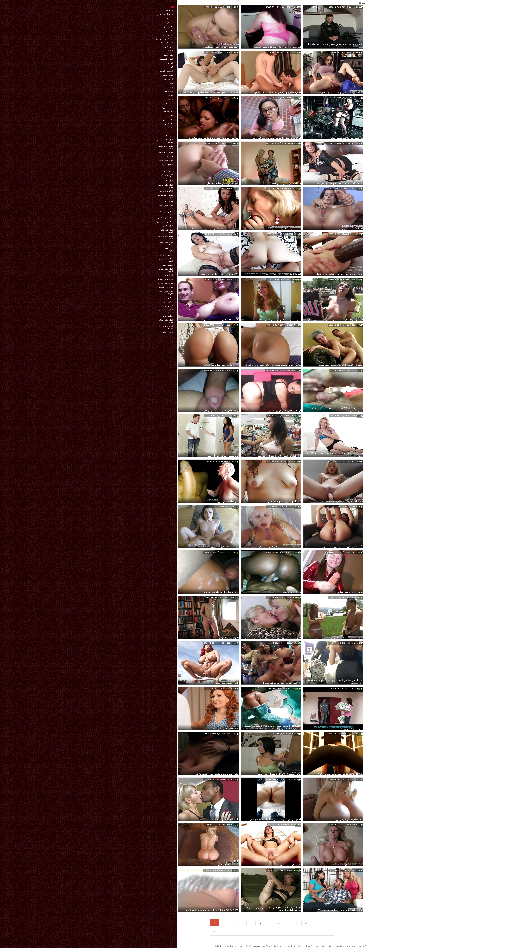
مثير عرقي (169, 103)
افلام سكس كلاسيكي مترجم (165, 141)
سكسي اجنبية (167, 265)
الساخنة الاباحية (167, 43)
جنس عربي (168, 156)
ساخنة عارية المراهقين (164, 39)
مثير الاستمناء (168, 55)
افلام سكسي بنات (166, 226)
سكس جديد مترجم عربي (166, 147)
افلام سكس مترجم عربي (166, 206)
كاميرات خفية (168, 111)
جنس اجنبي (168, 170)
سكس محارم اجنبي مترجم (165, 212)
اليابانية (170, 63)
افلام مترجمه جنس (166, 191)
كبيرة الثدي (168, 47)
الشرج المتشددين (166, 59)
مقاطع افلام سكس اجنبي (166, 260)
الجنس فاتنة (168, 79)
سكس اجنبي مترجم (165, 283)
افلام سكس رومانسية (165, 279)
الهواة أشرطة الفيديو (165, 14)
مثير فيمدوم (168, 124)
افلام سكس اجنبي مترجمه (166, 311)
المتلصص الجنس (166, 71)
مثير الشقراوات (167, 107)
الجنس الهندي (167, 306)
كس (171, 67)
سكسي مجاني (167, 201)
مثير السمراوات (167, 119)
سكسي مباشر (167, 316)
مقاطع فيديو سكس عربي (165, 165)
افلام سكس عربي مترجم (166, 186)
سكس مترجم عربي (165, 218)
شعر (171, 132)
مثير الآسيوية (168, 26)
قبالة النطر (169, 51)
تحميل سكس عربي (165, 255)
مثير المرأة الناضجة (165, 31)
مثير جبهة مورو (167, 35)
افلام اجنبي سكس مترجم (166, 327)
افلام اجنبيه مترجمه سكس (165, 176)
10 (306, 923)
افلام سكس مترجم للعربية (166, 270)
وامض (170, 95)
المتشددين (169, 99)
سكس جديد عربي (166, 152)
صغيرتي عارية (167, 22)
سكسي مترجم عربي (165, 222)
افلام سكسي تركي (166, 275)
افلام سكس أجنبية (166, 181)
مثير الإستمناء (168, 128)
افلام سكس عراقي (166, 160)
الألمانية (170, 115)
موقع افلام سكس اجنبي (166, 231)
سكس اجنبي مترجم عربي (165, 196)
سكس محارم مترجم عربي (165, 237)
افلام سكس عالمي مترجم (166, 243)
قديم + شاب (168, 75)
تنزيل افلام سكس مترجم (166, 249)
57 (324, 923)
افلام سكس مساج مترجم (166, 321)
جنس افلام (169, 136)
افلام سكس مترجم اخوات (166, 292)
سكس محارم (168, 297)
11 (315, 923)
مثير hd (170, 18)
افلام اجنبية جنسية (166, 287)
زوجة (171, 83)
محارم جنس (168, 301)
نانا (172, 87)
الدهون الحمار (167, 91)
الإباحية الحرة (168, 332)
